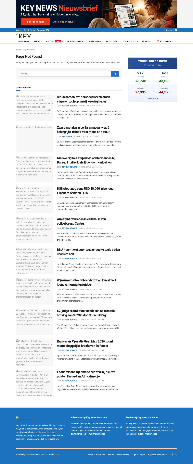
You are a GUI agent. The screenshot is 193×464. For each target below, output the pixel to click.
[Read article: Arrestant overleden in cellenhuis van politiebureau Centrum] (34, 230)
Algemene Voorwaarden (158, 455)
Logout (142, 455)
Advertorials (95, 41)
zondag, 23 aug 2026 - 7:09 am (90, 198)
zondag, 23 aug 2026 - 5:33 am (90, 228)
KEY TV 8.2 (53, 41)
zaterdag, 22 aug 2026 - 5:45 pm (91, 381)
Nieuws (37, 41)
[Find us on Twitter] (176, 455)
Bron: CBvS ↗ (153, 99)
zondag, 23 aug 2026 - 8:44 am (90, 167)
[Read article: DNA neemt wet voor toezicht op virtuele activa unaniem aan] (34, 261)
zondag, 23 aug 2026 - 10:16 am (85, 136)
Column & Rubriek (75, 41)
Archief (26, 30)
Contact (32, 30)
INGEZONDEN (67, 136)
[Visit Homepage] (31, 35)
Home (18, 50)
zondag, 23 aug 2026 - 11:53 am (91, 106)
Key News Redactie (69, 167)
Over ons (19, 30)
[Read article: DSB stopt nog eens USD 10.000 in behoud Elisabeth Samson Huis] (34, 200)
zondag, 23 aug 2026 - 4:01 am (90, 259)
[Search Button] (176, 30)
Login (169, 30)
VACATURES (147, 41)
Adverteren (41, 30)
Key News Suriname (30, 455)
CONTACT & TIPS (129, 41)
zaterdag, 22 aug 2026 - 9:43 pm (91, 320)
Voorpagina (23, 41)
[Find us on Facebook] (172, 455)
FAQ (47, 30)
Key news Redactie (69, 106)
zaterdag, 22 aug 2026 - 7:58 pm (91, 350)
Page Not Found (29, 50)
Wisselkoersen (123, 455)
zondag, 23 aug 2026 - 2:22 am (90, 289)
